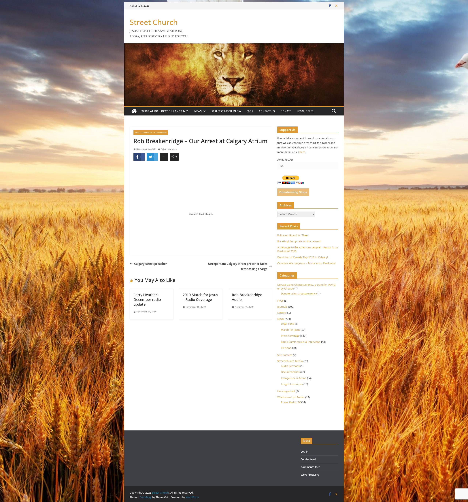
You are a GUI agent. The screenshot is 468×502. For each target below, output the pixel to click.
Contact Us (267, 111)
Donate (286, 111)
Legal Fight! (305, 111)
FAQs (250, 111)
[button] (204, 111)
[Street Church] (134, 111)
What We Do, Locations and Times (164, 111)
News (198, 111)
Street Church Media (226, 111)
